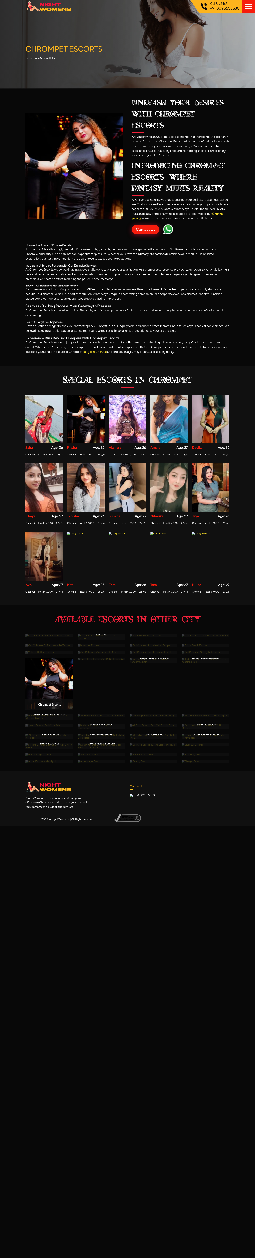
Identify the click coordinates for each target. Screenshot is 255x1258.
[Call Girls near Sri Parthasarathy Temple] (49, 645)
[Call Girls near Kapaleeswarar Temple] (153, 652)
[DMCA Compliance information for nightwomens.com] (127, 821)
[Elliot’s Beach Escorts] (206, 645)
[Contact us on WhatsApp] (168, 229)
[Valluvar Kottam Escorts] (49, 652)
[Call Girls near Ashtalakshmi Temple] (153, 645)
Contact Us (145, 229)
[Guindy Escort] (153, 761)
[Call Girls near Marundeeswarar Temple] (49, 635)
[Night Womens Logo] (128, 6)
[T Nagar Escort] (206, 761)
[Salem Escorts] (49, 725)
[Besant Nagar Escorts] (49, 754)
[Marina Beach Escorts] (153, 754)
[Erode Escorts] (101, 715)
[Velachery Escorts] (206, 754)
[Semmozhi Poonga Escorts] (153, 635)
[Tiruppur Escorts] (206, 715)
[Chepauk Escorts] (206, 744)
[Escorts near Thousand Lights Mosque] (153, 744)
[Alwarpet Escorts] (101, 754)
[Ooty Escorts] (153, 725)
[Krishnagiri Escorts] (153, 715)
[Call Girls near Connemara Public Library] (206, 635)
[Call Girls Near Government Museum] (101, 652)
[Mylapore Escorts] (101, 645)
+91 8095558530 (225, 8)
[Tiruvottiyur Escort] (101, 659)
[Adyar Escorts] (49, 761)
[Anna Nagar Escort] (101, 761)
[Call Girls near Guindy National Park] (206, 652)
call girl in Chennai (95, 352)
